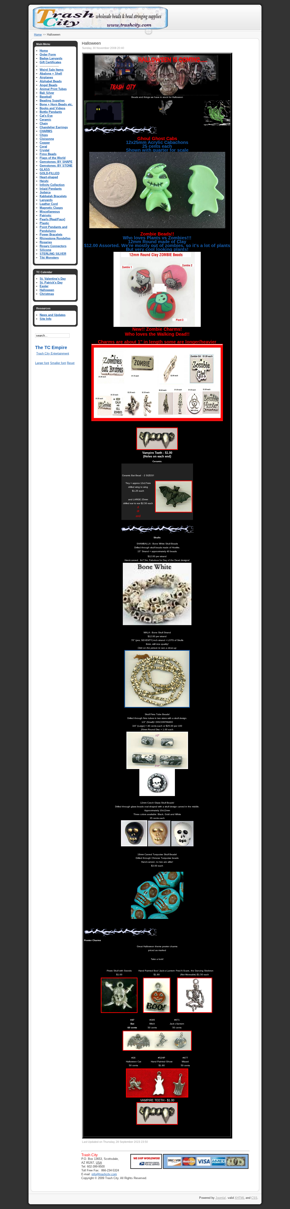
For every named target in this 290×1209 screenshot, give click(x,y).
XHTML (240, 1197)
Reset (71, 363)
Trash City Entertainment (52, 353)
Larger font (42, 363)
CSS (254, 1197)
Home (38, 34)
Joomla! (220, 1197)
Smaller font (58, 363)
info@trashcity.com (104, 1174)
